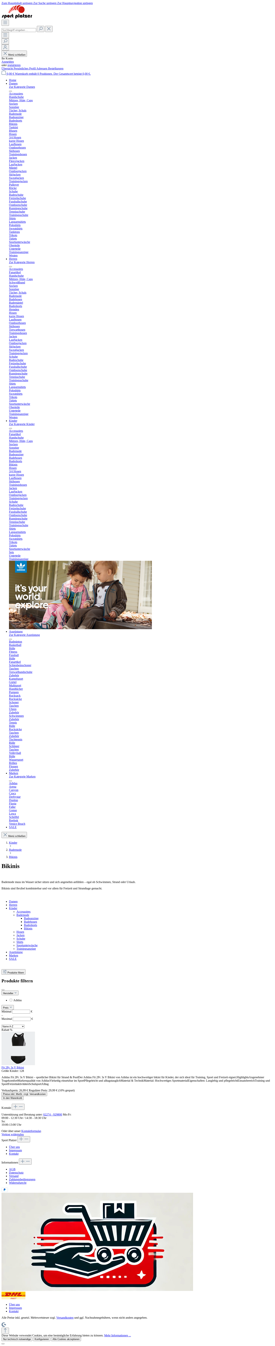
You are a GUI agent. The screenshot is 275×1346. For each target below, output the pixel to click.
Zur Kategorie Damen (22, 86)
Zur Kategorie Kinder (22, 424)
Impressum (15, 1150)
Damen (13, 901)
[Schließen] (2, 1343)
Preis (6, 1007)
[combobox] (18, 30)
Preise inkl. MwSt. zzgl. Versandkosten (24, 1094)
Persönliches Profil (25, 68)
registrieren (14, 65)
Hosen (20, 931)
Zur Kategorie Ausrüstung (24, 634)
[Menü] (5, 23)
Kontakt (14, 1153)
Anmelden (7, 61)
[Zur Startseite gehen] (16, 17)
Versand (14, 1176)
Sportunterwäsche (27, 945)
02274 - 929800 (52, 1114)
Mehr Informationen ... (117, 1335)
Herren (13, 904)
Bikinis (28, 928)
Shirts (19, 942)
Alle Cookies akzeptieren (66, 1339)
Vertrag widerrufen (12, 1134)
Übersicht (7, 68)
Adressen (42, 68)
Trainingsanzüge (26, 948)
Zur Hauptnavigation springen (75, 3)
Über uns (14, 1147)
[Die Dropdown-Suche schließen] (49, 29)
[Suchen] (40, 29)
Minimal (16, 1011)
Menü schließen (16, 54)
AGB (12, 1169)
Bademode (22, 915)
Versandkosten (65, 1317)
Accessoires (23, 911)
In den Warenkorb (12, 1098)
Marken (13, 955)
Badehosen (30, 921)
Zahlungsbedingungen (22, 1179)
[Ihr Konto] (5, 47)
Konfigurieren (42, 1339)
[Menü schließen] (10, 91)
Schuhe (20, 938)
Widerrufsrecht (17, 1182)
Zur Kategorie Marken (22, 776)
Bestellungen (55, 68)
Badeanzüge (31, 918)
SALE (13, 958)
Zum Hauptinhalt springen (17, 3)
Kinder (13, 908)
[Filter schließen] (2, 989)
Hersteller (8, 993)
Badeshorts (30, 925)
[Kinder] (80, 628)
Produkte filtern (15, 972)
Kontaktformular (31, 1131)
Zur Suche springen (45, 3)
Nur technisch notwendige (17, 1339)
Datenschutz (16, 1172)
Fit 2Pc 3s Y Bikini (12, 1067)
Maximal (17, 1018)
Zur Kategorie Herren (22, 262)
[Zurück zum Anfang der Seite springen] (5, 1331)
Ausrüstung (16, 952)
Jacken (20, 935)
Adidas (17, 1000)
